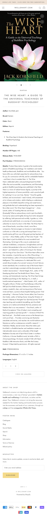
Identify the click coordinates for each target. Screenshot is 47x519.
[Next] (30, 84)
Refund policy (7, 446)
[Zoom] (42, 16)
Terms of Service (8, 443)
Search (5, 431)
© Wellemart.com (23, 491)
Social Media (7, 428)
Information (6, 439)
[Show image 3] (25, 85)
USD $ (22, 487)
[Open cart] (44, 8)
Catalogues (6, 420)
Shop (4, 435)
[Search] (40, 8)
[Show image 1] (21, 85)
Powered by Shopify (23, 494)
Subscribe (11, 475)
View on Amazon (23, 374)
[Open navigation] (3, 8)
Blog (4, 424)
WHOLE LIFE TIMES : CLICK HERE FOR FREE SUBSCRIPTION (23, 2)
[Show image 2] (23, 85)
